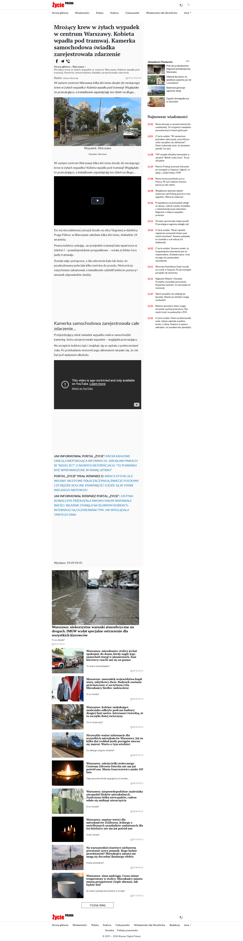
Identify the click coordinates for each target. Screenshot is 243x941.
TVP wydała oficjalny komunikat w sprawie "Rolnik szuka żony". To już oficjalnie (172, 157)
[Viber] (68, 61)
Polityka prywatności (127, 930)
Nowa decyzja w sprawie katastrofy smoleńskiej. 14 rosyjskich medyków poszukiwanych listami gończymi (173, 127)
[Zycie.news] (63, 5)
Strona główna (60, 13)
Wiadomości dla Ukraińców (161, 13)
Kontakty (109, 930)
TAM (57, 514)
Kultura (114, 13)
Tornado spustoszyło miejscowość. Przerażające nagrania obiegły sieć (172, 222)
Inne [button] (186, 13)
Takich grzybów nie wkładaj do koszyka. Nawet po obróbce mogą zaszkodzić (172, 297)
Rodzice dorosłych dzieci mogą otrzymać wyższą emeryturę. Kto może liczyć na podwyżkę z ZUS (171, 309)
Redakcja (175, 925)
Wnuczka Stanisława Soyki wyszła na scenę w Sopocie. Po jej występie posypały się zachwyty (173, 270)
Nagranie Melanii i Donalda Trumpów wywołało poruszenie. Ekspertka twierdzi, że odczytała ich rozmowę (173, 283)
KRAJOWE (123, 456)
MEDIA (111, 456)
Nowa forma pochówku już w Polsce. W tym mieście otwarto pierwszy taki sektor (170, 182)
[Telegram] (62, 61)
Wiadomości (82, 13)
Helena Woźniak (70, 78)
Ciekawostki (132, 13)
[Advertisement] (97, 298)
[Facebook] (57, 61)
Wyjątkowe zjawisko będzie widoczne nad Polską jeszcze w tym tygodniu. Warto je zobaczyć (172, 194)
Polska (99, 13)
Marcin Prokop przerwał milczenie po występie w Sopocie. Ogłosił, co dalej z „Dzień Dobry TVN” (172, 170)
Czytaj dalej (97, 905)
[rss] (180, 5)
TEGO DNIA (68, 514)
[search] (188, 4)
